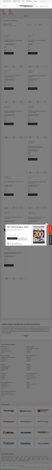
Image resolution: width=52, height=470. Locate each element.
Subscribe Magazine (39, 242)
